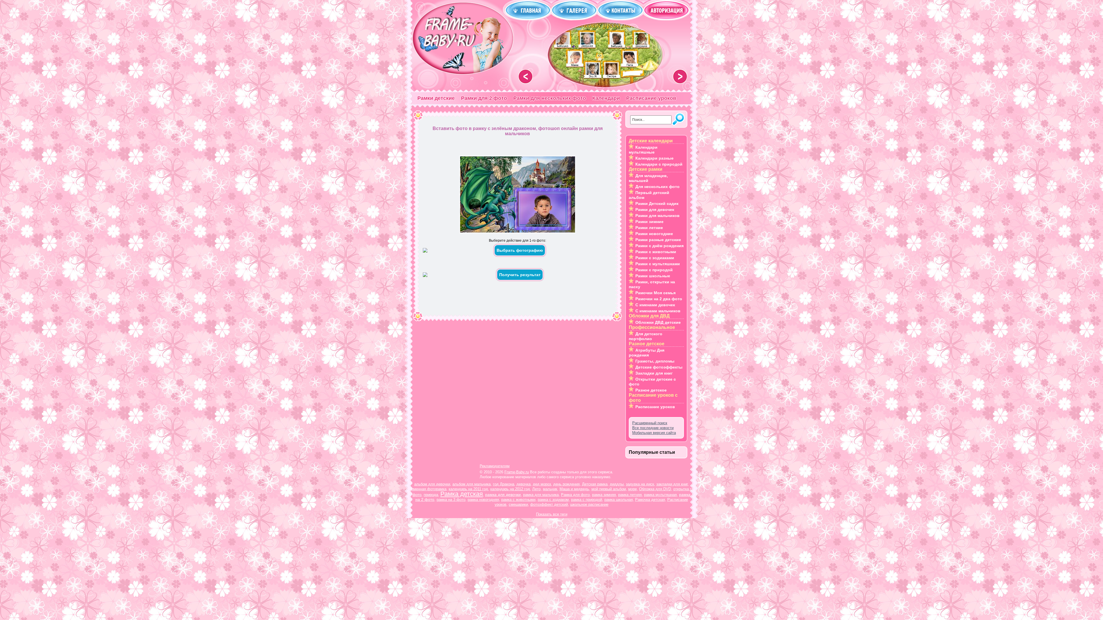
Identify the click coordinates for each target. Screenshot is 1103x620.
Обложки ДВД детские (658, 322)
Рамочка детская (650, 499)
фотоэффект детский (549, 504)
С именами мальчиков (657, 311)
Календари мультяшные (643, 149)
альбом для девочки (432, 484)
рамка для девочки (503, 494)
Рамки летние (649, 227)
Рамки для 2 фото (484, 98)
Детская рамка (595, 484)
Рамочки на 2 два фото (658, 299)
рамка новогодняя (483, 499)
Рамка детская (461, 493)
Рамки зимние (649, 221)
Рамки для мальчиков (657, 215)
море (632, 489)
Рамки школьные (652, 276)
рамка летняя (630, 495)
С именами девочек (655, 305)
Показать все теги (551, 514)
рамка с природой (586, 499)
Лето (536, 489)
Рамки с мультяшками (657, 263)
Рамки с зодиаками (654, 257)
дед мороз (542, 484)
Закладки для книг (654, 373)
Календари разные (654, 158)
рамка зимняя (604, 495)
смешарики (518, 504)
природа (431, 495)
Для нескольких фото (657, 186)
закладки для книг (672, 484)
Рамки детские (436, 98)
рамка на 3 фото (451, 499)
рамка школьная (618, 499)
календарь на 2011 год (468, 489)
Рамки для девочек (654, 209)
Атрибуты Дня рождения (646, 352)
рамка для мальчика (541, 495)
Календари (606, 98)
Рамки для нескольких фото (549, 98)
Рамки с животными (655, 251)
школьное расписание (589, 504)
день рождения (566, 484)
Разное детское (651, 390)
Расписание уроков (651, 98)
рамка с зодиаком (553, 499)
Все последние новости (653, 428)
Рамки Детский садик (656, 203)
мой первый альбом (608, 489)
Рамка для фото (575, 495)
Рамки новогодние (654, 233)
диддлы (617, 484)
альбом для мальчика (471, 484)
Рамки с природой (654, 270)
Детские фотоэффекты (658, 367)
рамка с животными (518, 499)
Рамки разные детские (658, 239)
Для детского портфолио (645, 336)
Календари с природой (658, 164)
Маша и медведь (574, 489)
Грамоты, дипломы (654, 361)
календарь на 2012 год (510, 489)
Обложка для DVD (655, 489)
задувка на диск (640, 484)
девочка (523, 484)
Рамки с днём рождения (659, 245)
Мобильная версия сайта (654, 433)
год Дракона (503, 484)
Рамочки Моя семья (655, 292)
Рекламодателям (495, 466)
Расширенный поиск (649, 423)
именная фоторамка (428, 489)
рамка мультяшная (660, 495)
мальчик (550, 489)
